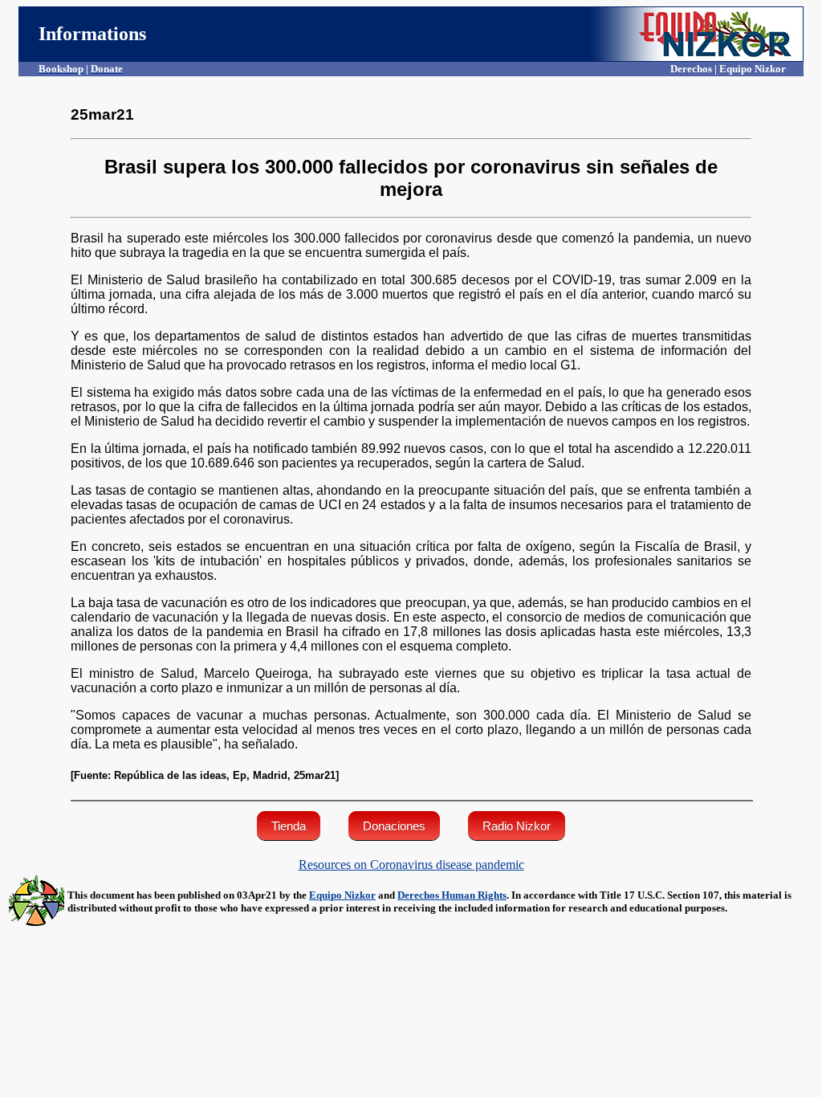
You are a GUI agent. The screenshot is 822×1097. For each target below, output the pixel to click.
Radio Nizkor (516, 826)
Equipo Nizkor (342, 895)
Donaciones (394, 826)
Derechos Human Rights (452, 895)
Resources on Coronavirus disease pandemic (411, 864)
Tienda (288, 826)
